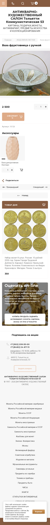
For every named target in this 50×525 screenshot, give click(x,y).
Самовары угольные (25, 469)
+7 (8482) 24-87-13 (19, 347)
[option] (25, 73)
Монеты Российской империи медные (25, 408)
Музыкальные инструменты (25, 464)
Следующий (38, 187)
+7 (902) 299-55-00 (19, 344)
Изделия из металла (25, 459)
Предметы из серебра (25, 473)
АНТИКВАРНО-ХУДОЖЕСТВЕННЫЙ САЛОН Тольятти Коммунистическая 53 (25, 17)
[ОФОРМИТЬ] (21, 170)
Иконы (25, 446)
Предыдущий (12, 187)
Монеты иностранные (25, 422)
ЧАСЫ (25, 487)
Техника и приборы (25, 478)
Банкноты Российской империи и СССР (25, 427)
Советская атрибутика (25, 455)
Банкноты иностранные (25, 432)
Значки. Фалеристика (25, 441)
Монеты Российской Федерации (25, 418)
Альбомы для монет (25, 436)
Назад (25, 195)
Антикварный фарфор (25, 450)
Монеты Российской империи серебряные (25, 404)
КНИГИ (25, 492)
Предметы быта (25, 483)
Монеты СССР (25, 413)
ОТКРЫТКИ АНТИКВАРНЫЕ (25, 497)
